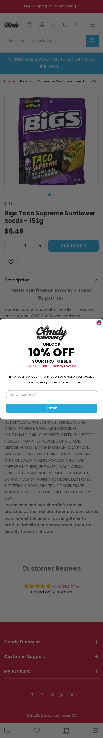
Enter (51, 408)
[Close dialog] (99, 322)
